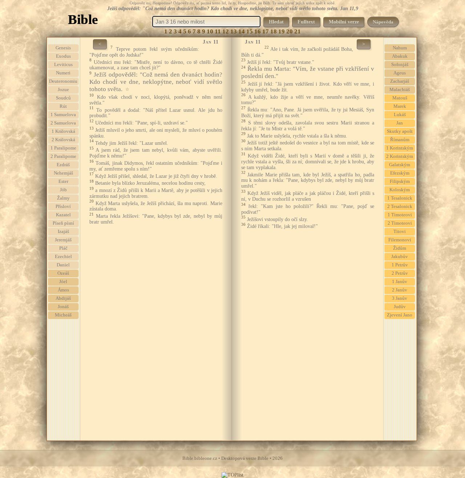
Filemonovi (399, 239)
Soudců (63, 98)
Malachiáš (399, 89)
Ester (63, 181)
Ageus (399, 72)
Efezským (399, 173)
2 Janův (399, 290)
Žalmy (63, 198)
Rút (63, 106)
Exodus (63, 56)
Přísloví (63, 206)
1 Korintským (399, 148)
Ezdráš (63, 164)
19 (281, 31)
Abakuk (400, 56)
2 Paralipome (63, 156)
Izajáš (63, 231)
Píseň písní (63, 223)
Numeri (63, 72)
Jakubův (399, 256)
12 (225, 31)
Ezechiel (63, 256)
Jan (399, 123)
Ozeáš (63, 273)
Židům (399, 248)
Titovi (399, 231)
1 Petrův (400, 264)
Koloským (399, 189)
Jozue (63, 89)
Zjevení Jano (399, 315)
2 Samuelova (63, 123)
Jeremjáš (63, 239)
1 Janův (399, 281)
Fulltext (306, 22)
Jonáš (63, 306)
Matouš (399, 98)
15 (249, 31)
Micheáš (63, 315)
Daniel (63, 264)
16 (257, 31)
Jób (63, 189)
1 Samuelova (63, 114)
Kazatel (63, 214)
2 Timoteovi (400, 223)
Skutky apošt (400, 131)
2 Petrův (400, 273)
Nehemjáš (63, 173)
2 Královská (63, 139)
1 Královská (63, 131)
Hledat (276, 22)
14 (241, 31)
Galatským (399, 164)
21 (297, 31)
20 (289, 31)
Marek (399, 106)
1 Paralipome (63, 148)
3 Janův (399, 298)
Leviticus (63, 64)
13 (233, 31)
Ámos (63, 290)
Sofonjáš (399, 64)
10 (210, 31)
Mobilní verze (344, 22)
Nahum (400, 47)
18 (273, 31)
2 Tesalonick (399, 206)
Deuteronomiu (63, 81)
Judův (400, 306)
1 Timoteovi (400, 214)
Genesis (63, 47)
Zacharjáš (399, 81)
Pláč (63, 248)
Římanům (399, 139)
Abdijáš (63, 298)
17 (265, 31)
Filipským (400, 181)
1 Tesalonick (399, 198)
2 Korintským (399, 156)
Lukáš (400, 114)
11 (218, 31)
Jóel (63, 281)
